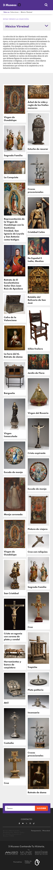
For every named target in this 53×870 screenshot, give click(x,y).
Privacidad (46, 831)
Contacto (26, 819)
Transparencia (36, 831)
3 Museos (9, 5)
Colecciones (14, 12)
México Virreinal (26, 12)
